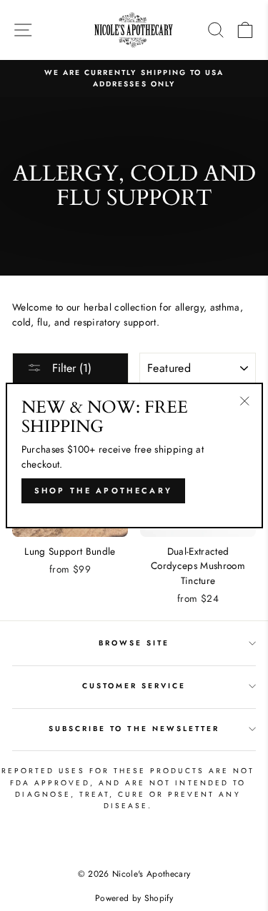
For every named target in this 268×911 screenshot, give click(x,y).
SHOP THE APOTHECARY (103, 490)
